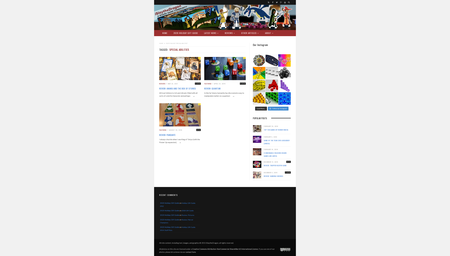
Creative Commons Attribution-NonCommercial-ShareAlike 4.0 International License (225, 249)
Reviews (229, 33)
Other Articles (249, 33)
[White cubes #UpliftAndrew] (272, 73)
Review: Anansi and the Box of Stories (177, 88)
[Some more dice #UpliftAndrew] (259, 73)
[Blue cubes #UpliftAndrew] (284, 98)
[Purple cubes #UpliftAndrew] (284, 86)
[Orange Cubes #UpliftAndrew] (259, 98)
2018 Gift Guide (188, 211)
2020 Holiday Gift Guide (186, 33)
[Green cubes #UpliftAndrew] (272, 98)
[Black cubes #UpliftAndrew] (284, 73)
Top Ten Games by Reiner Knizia (276, 130)
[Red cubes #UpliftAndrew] (272, 86)
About (268, 33)
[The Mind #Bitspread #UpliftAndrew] (272, 60)
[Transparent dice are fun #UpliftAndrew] (284, 60)
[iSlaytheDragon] (225, 17)
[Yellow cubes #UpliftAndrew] (259, 86)
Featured (208, 84)
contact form (191, 252)
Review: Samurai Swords (273, 176)
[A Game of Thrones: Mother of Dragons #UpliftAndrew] (259, 60)
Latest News (210, 33)
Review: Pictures (188, 215)
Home (164, 33)
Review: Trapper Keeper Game (275, 165)
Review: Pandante (167, 134)
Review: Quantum (212, 88)
